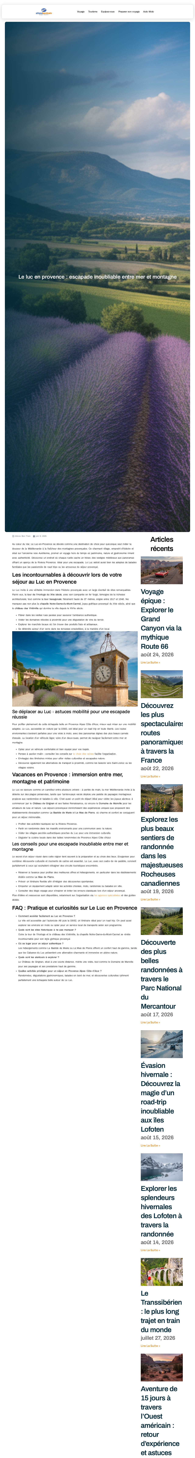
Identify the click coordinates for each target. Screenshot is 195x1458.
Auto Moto (148, 11)
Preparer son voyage (129, 11)
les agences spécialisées (107, 895)
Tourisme (92, 11)
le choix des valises (83, 754)
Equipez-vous (107, 11)
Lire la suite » (150, 662)
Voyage (80, 11)
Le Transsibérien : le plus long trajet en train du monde (161, 1312)
